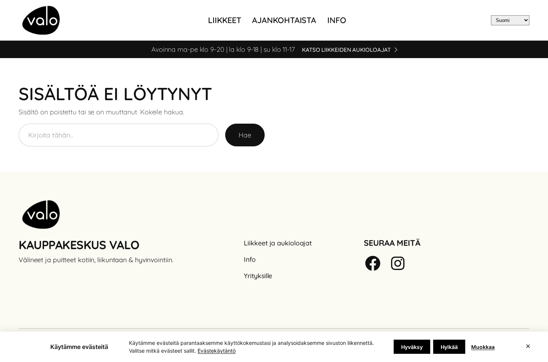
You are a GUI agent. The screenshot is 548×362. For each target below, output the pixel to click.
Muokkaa (483, 347)
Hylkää (449, 347)
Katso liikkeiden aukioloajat (346, 49)
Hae (245, 135)
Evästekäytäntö (217, 350)
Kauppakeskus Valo (79, 244)
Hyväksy (412, 347)
